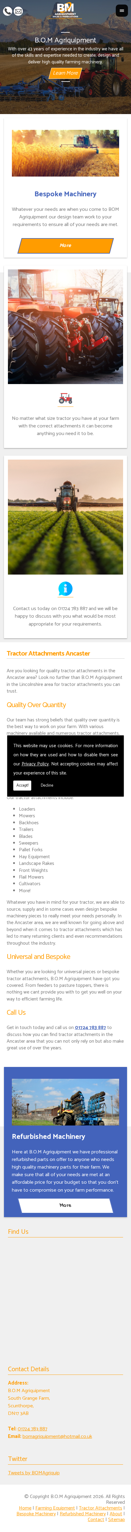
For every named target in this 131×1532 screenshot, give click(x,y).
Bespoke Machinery (36, 1514)
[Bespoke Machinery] (65, 153)
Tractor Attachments (100, 1508)
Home (25, 1508)
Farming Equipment (55, 1508)
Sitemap (116, 1520)
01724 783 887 (7, 10)
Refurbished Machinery (83, 1514)
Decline (47, 785)
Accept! (22, 785)
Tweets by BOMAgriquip (34, 1473)
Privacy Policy (35, 764)
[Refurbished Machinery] (65, 1102)
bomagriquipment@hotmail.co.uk (18, 10)
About (116, 1514)
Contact (96, 1520)
